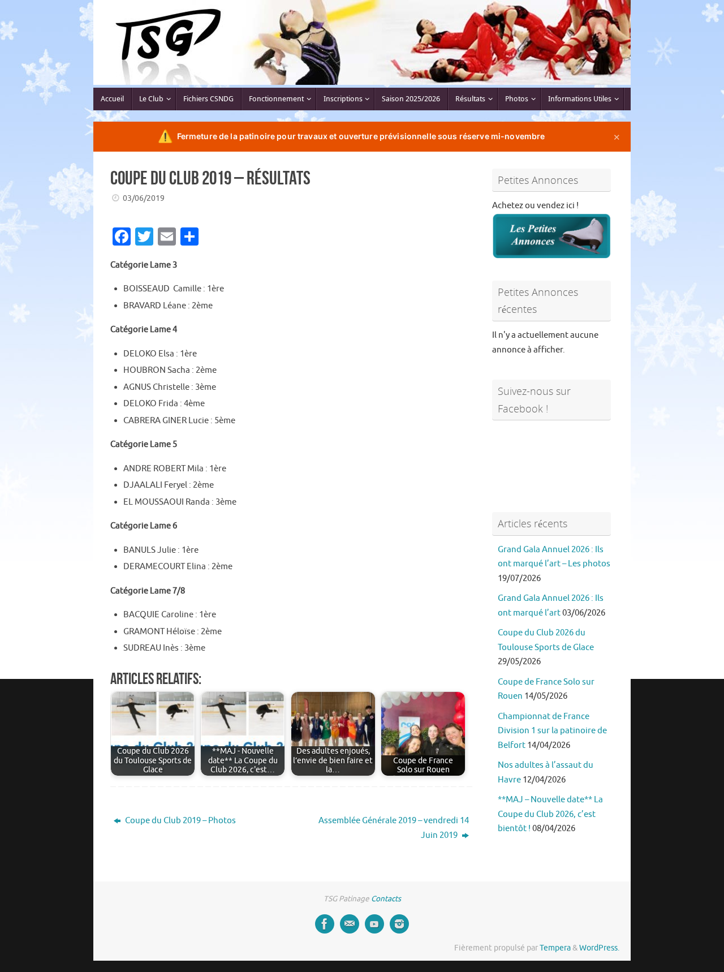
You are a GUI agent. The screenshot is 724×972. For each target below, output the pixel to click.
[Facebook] (324, 924)
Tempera (555, 948)
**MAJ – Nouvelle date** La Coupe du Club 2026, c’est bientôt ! (550, 814)
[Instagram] (399, 924)
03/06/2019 (144, 198)
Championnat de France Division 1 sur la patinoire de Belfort (552, 731)
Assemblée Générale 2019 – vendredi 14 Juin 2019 (393, 828)
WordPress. (599, 948)
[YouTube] (374, 924)
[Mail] (349, 924)
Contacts (386, 899)
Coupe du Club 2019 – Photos (179, 820)
